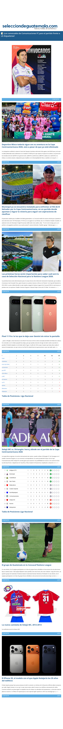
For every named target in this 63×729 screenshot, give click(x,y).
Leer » (59, 162)
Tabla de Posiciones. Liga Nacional (17, 396)
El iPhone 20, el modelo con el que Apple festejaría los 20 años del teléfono (30, 679)
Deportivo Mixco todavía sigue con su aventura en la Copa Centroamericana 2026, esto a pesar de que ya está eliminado (30, 145)
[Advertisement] (31, 11)
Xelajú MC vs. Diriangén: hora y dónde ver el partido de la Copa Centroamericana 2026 (30, 450)
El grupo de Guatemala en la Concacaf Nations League (26, 565)
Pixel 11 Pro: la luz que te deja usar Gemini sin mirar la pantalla (31, 336)
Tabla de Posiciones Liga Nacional (17, 511)
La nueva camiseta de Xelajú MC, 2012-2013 (22, 624)
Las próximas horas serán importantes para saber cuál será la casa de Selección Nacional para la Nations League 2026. (30, 275)
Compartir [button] (55, 99)
